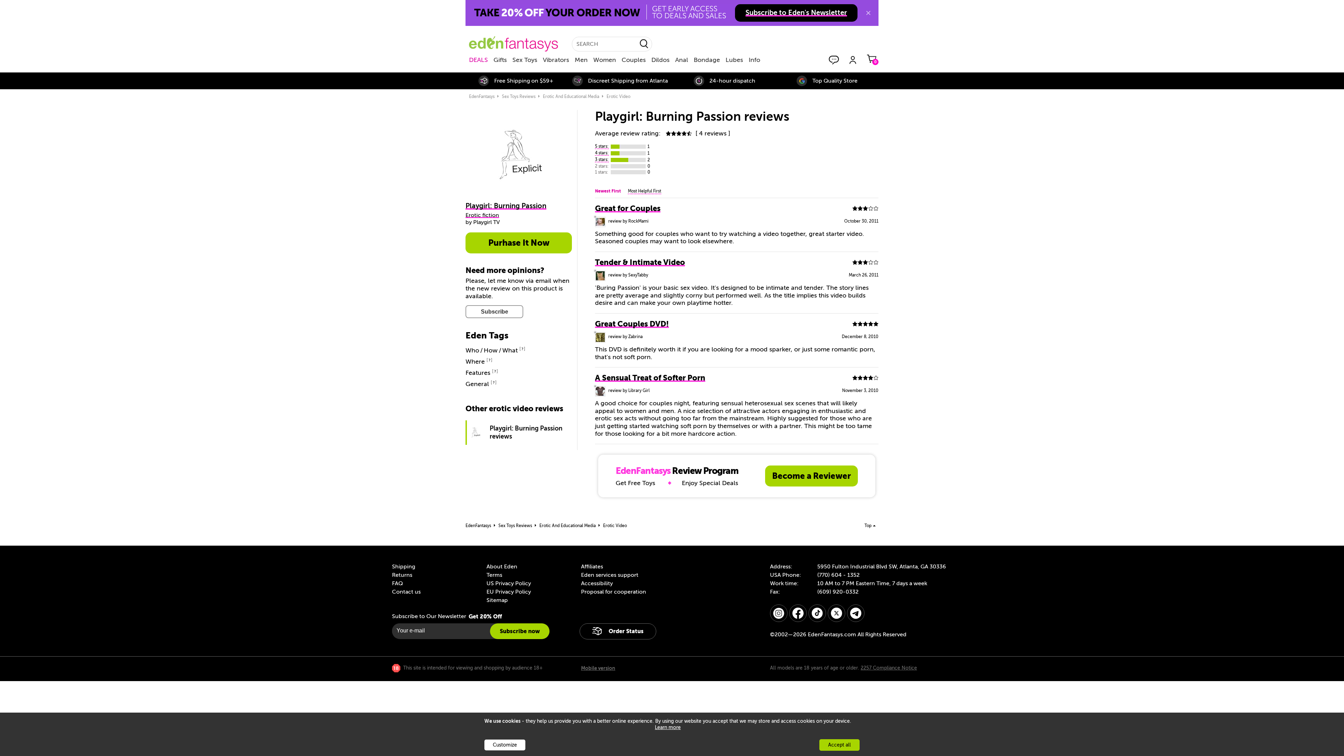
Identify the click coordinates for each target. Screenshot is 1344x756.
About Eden (501, 567)
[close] (868, 13)
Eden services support (609, 575)
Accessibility (597, 583)
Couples (634, 59)
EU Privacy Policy (508, 592)
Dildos (660, 59)
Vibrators (556, 59)
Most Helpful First (644, 191)
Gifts (500, 59)
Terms (494, 575)
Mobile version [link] (598, 668)
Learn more (668, 727)
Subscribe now (520, 631)
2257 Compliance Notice (889, 668)
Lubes (734, 59)
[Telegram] (855, 613)
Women (604, 59)
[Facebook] (798, 613)
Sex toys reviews (519, 96)
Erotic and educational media (571, 96)
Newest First (608, 191)
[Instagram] (779, 613)
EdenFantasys (482, 96)
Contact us (406, 592)
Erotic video (618, 96)
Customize (505, 745)
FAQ (397, 583)
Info (754, 59)
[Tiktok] (817, 613)
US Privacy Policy (508, 583)
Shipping (403, 567)
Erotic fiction (482, 215)
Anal (681, 59)
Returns (402, 575)
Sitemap (497, 600)
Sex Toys (524, 59)
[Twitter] (836, 613)
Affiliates (592, 567)
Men (581, 59)
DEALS (478, 59)
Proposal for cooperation (613, 592)
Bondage (707, 59)
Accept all (839, 745)
